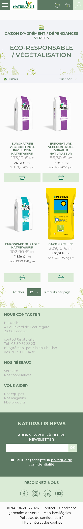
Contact (49, 508)
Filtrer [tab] (13, 79)
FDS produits (14, 402)
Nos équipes (14, 394)
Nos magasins (15, 398)
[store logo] (23, 5)
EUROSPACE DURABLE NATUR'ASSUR (22, 245)
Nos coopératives (17, 375)
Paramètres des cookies (43, 522)
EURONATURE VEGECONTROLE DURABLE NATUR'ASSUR (61, 148)
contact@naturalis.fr (20, 339)
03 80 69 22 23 (23, 344)
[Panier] (68, 5)
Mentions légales (57, 513)
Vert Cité (11, 371)
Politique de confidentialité (41, 518)
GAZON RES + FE (60, 244)
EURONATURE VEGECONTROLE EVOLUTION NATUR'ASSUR (22, 148)
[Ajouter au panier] (22, 177)
